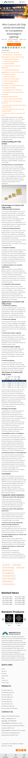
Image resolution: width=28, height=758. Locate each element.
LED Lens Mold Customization (10, 708)
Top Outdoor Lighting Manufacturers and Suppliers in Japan (7, 598)
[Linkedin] (20, 750)
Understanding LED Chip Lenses (10, 52)
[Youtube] (25, 750)
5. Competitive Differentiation (11, 70)
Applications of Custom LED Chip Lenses (13, 72)
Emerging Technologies (9, 88)
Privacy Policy (5, 682)
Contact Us (5, 680)
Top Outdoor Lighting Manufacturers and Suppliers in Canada (7, 597)
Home (3, 669)
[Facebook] (17, 750)
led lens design (17, 565)
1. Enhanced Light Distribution (11, 59)
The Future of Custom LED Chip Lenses (12, 85)
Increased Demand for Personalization (13, 92)
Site (20, 41)
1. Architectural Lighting (9, 74)
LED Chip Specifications (9, 576)
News (3, 678)
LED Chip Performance (9, 584)
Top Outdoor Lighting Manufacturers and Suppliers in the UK (7, 604)
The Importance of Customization (12, 55)
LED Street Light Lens (7, 690)
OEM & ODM (5, 676)
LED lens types (20, 567)
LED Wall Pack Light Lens (8, 706)
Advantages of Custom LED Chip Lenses (13, 57)
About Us (4, 671)
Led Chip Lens (6, 565)
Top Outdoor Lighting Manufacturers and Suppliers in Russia (20, 602)
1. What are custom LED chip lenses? (13, 99)
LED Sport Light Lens (7, 695)
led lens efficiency (8, 581)
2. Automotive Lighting (9, 76)
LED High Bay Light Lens (8, 692)
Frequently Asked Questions (10, 96)
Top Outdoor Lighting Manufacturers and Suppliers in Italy (7, 602)
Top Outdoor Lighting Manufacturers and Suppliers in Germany (20, 604)
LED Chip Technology (8, 567)
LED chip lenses (17, 119)
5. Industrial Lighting (8, 83)
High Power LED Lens (8, 570)
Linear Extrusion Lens (7, 704)
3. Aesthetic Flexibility (8, 63)
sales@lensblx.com (10, 718)
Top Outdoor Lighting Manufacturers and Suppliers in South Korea (20, 598)
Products (4, 673)
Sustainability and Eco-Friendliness (12, 90)
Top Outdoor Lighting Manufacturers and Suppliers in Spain (20, 600)
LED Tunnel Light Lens (7, 697)
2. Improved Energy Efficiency (11, 61)
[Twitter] (22, 750)
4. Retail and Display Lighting (10, 81)
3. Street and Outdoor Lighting (11, 79)
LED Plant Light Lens (7, 701)
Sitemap (10, 746)
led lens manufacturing (9, 578)
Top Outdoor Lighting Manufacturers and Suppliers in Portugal (7, 600)
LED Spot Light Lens (7, 699)
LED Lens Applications (8, 573)
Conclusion (5, 94)
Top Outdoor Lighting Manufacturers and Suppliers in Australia (20, 597)
